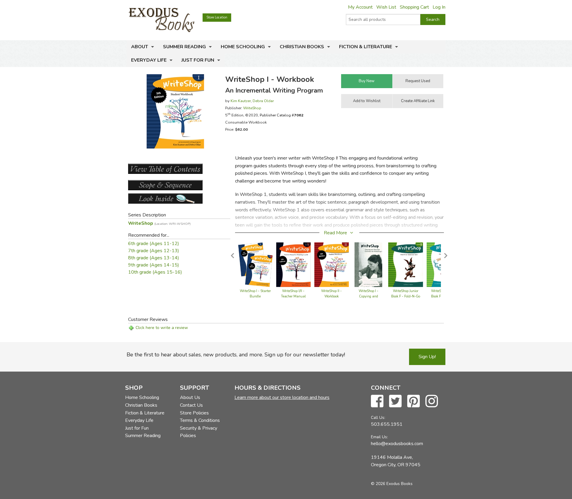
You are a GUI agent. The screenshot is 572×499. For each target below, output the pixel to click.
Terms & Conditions (200, 420)
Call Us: (378, 417)
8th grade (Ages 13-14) (153, 258)
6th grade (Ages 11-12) (153, 243)
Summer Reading (184, 46)
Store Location (216, 17)
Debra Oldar (263, 100)
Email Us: (379, 437)
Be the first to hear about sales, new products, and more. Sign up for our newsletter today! (236, 354)
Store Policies (194, 413)
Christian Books (302, 46)
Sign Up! (427, 356)
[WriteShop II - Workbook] (331, 264)
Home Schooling (243, 46)
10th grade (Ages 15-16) (155, 272)
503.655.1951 (386, 424)
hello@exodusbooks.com (397, 443)
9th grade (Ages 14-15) (153, 265)
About (139, 46)
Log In (439, 7)
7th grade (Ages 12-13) (153, 250)
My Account (360, 7)
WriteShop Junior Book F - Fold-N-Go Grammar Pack (405, 296)
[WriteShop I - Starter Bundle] (255, 264)
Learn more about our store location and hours (281, 397)
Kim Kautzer (241, 100)
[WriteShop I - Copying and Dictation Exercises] (368, 264)
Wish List (386, 7)
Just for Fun (197, 60)
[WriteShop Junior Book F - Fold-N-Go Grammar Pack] (405, 264)
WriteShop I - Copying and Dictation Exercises (368, 296)
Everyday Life (149, 60)
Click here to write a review (162, 327)
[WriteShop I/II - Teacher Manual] (293, 264)
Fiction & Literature (365, 46)
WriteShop (252, 107)
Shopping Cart (414, 7)
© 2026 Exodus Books (392, 483)
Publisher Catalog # (282, 115)
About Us (190, 397)
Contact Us (191, 405)
